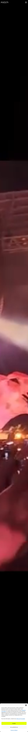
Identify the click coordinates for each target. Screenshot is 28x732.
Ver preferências (14, 727)
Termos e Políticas (14, 730)
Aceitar (14, 723)
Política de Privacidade (20, 718)
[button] (26, 705)
